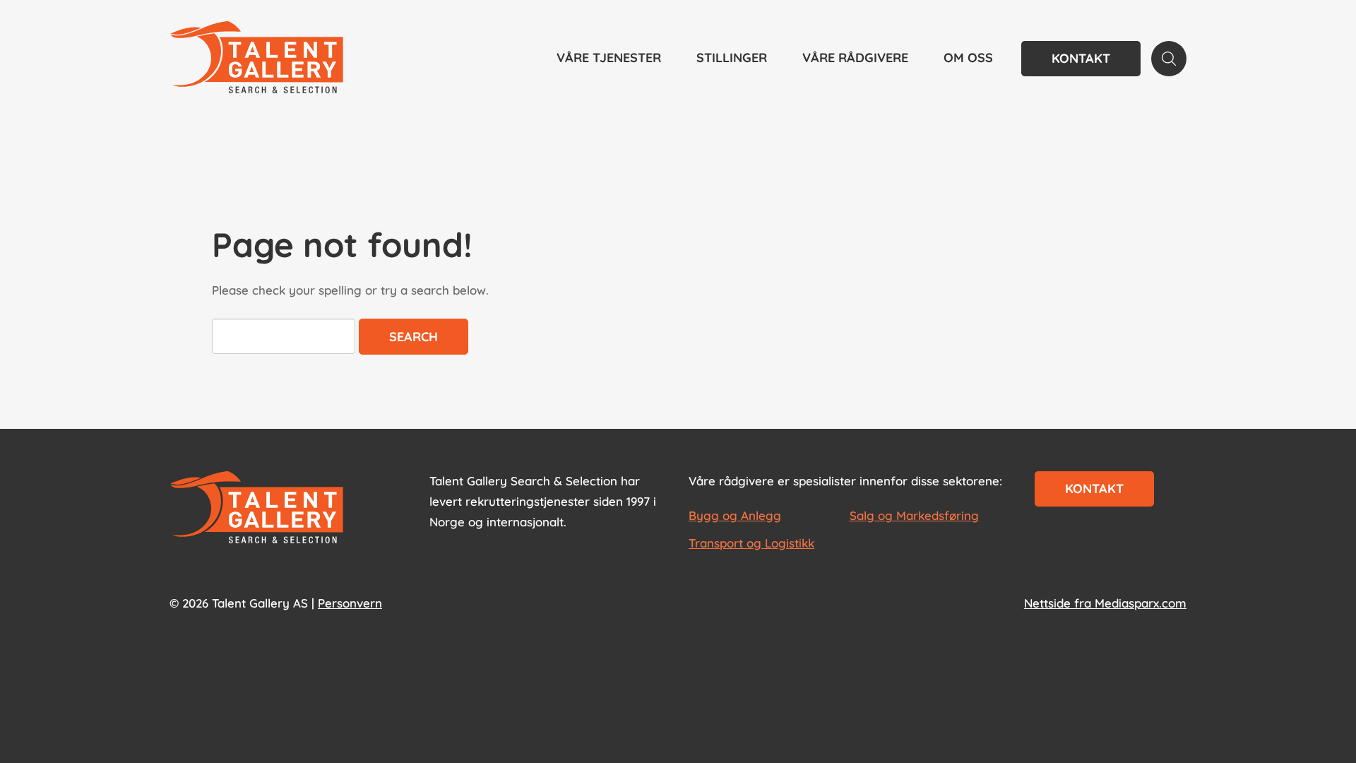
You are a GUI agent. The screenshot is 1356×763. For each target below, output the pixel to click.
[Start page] (257, 508)
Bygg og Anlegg (735, 515)
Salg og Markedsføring (914, 515)
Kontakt (1081, 58)
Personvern (350, 603)
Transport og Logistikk (751, 543)
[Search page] (1168, 58)
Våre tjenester (609, 57)
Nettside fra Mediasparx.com (1105, 603)
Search (413, 337)
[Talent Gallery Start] (257, 59)
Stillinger (731, 57)
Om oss (968, 57)
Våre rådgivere (855, 57)
